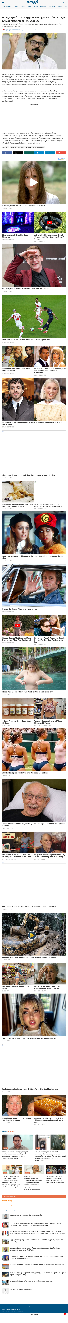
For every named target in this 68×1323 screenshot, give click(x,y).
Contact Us (12, 1306)
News (8, 13)
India (29, 7)
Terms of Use (20, 1306)
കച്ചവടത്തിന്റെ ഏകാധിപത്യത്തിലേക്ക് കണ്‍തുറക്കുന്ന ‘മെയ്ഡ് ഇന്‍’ (32, 1281)
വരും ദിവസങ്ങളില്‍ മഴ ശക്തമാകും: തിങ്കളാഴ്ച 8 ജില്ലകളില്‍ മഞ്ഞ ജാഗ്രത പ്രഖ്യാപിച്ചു (38, 1265)
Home (3, 13)
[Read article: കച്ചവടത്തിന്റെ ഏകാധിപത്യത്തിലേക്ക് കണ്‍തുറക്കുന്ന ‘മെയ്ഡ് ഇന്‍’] (5, 1282)
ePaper (16, 7)
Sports (60, 7)
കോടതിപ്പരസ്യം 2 (7, 1205)
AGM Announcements (40, 1306)
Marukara (43, 7)
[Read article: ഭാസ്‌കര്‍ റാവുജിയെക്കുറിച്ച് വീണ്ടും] (5, 1290)
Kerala (23, 7)
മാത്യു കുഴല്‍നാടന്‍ (38, 147)
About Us (4, 1306)
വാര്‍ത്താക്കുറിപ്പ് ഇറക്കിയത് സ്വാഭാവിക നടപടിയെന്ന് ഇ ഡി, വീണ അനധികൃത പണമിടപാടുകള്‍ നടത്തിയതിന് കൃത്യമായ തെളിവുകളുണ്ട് (35, 1224)
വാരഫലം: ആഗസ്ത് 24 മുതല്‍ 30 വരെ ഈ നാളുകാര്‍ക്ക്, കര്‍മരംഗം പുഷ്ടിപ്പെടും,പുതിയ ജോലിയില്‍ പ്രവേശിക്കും (38, 1274)
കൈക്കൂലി (21, 147)
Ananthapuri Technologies (16, 1311)
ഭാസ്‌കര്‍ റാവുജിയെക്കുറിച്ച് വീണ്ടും (21, 1289)
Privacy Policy (29, 1306)
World (36, 7)
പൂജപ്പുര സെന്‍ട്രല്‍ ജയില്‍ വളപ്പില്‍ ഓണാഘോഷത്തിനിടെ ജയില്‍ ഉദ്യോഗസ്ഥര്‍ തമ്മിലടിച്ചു (36, 1241)
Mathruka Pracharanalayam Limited (11, 1309)
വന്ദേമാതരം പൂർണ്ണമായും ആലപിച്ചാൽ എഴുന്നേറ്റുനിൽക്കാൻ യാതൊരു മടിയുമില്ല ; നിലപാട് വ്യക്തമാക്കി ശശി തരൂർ (37, 1257)
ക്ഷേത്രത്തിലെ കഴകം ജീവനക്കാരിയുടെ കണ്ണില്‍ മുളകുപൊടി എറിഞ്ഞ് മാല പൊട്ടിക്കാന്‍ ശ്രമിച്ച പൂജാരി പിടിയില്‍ (35, 1249)
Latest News (7, 7)
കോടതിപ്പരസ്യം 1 (7, 1201)
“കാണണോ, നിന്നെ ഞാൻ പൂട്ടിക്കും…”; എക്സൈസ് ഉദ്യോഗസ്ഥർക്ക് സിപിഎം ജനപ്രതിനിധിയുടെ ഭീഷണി (55, 1179)
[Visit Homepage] (32, 2)
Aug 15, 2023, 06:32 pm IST (27, 30)
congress (13, 147)
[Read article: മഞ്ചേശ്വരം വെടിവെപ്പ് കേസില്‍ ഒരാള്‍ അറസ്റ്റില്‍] (5, 1216)
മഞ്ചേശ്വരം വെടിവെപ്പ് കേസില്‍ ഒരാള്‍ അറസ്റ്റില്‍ (26, 1215)
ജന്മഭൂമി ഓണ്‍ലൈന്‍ (13, 30)
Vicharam (52, 7)
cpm (7, 147)
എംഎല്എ (28, 147)
